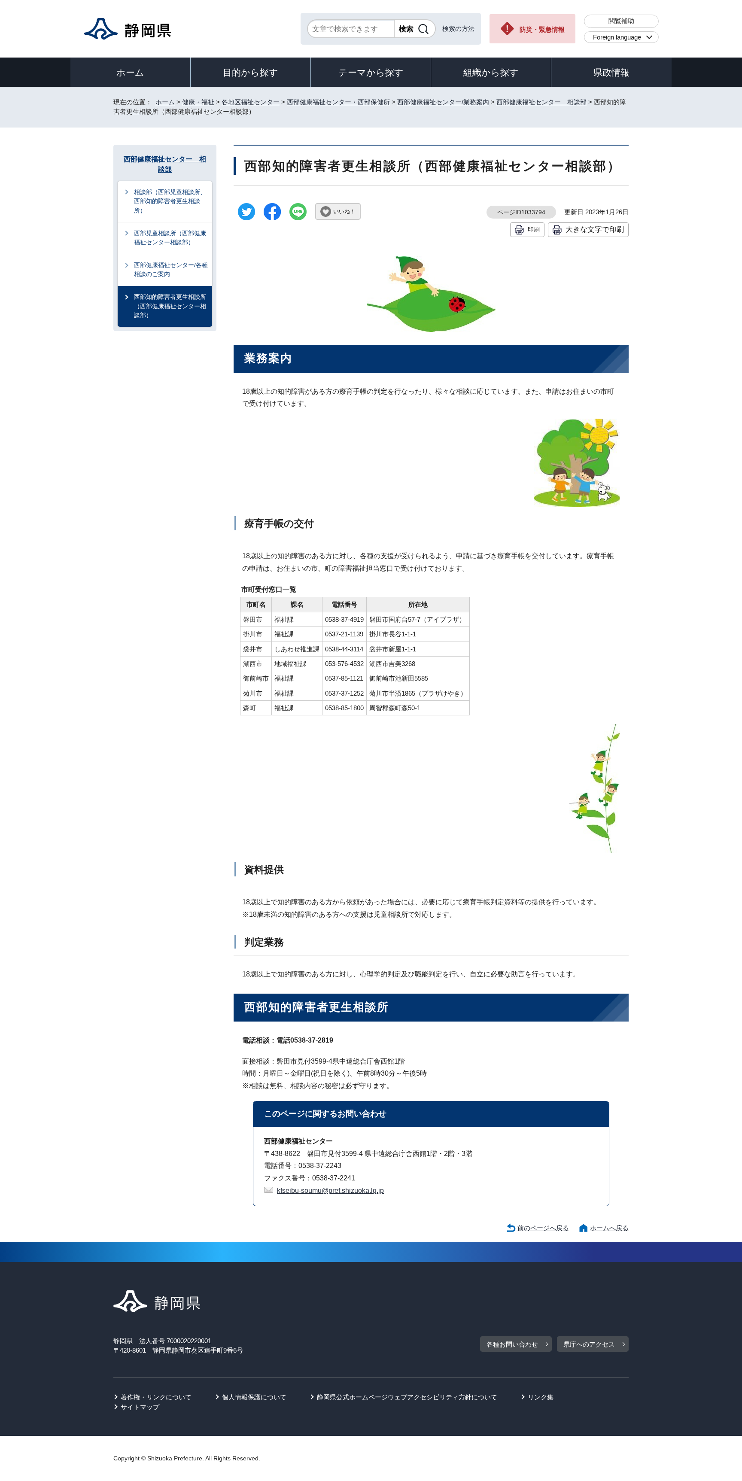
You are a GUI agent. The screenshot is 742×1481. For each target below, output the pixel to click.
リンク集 (540, 1397)
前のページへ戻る (543, 1228)
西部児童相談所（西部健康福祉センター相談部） (170, 238)
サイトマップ (140, 1407)
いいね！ (344, 211)
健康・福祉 (198, 102)
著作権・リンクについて (156, 1397)
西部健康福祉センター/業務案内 (443, 102)
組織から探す (491, 72)
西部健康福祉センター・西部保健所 (338, 102)
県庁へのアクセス (589, 1344)
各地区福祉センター (251, 102)
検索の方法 (458, 28)
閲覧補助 (621, 20)
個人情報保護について (254, 1397)
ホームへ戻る (609, 1228)
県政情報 (611, 72)
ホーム (130, 72)
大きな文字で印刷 (595, 229)
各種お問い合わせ (512, 1344)
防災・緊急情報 (542, 29)
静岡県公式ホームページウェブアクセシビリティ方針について (407, 1397)
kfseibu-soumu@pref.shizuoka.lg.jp (330, 1190)
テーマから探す (371, 72)
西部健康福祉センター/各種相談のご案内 (171, 270)
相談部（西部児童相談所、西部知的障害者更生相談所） (170, 201)
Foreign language (617, 37)
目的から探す (250, 72)
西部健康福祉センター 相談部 (541, 102)
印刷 (534, 229)
